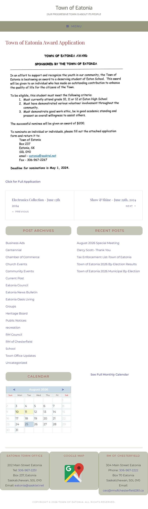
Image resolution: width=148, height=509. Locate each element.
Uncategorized (16, 363)
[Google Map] (73, 473)
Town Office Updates (21, 355)
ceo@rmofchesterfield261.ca (123, 490)
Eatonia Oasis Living (20, 299)
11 (29, 412)
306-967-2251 (27, 470)
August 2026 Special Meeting (98, 243)
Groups (11, 306)
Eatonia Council (17, 285)
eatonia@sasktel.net (29, 485)
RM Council (14, 334)
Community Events (20, 271)
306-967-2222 (128, 470)
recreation (13, 327)
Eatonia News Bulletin (22, 292)
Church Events (16, 264)
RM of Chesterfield (19, 341)
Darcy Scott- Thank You (94, 250)
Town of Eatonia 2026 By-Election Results (107, 264)
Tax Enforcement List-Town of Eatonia (104, 257)
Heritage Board (17, 313)
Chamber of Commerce (23, 257)
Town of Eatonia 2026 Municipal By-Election (108, 271)
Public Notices (16, 320)
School (10, 348)
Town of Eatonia (74, 8)
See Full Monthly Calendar (110, 374)
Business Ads (15, 243)
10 (20, 412)
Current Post (15, 278)
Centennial (13, 250)
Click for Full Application (23, 181)
